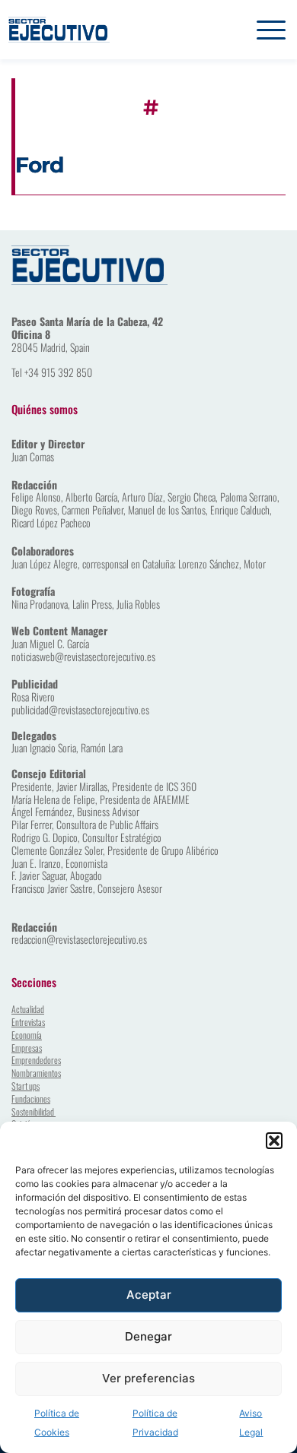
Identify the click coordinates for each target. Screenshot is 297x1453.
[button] (274, 1140)
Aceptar (148, 1294)
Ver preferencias (148, 1378)
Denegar (148, 1336)
